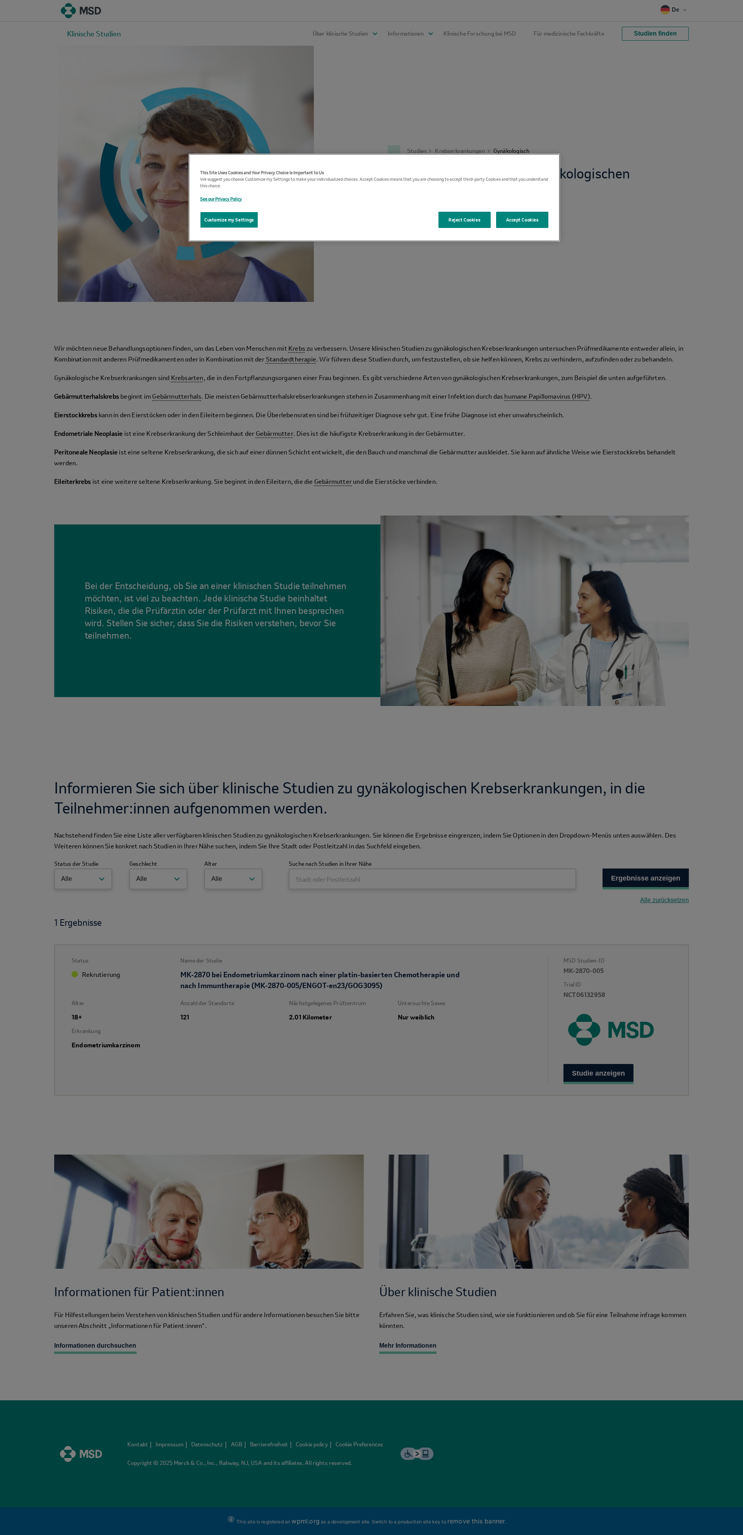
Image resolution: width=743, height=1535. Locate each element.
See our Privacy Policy (221, 199)
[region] (374, 198)
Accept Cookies (522, 220)
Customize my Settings (229, 220)
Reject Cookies (464, 220)
